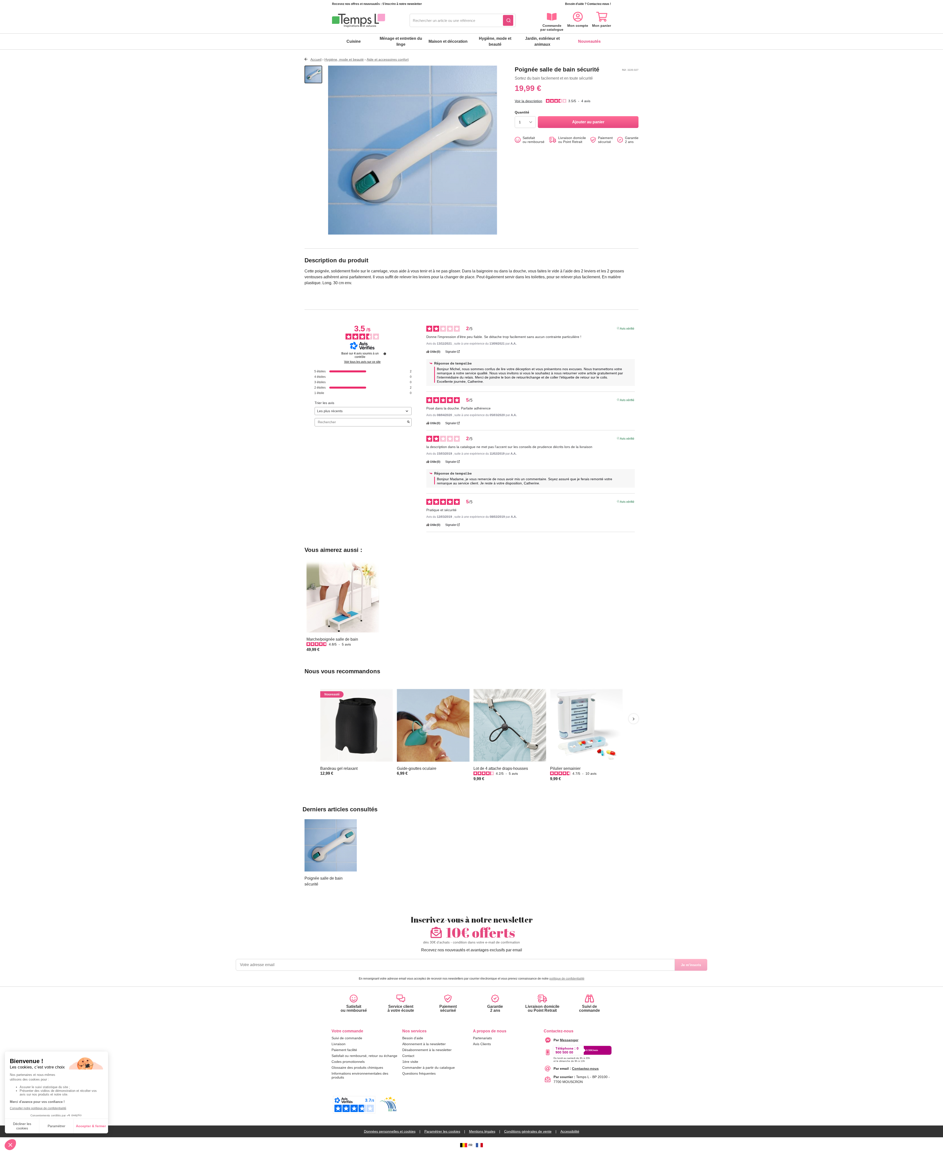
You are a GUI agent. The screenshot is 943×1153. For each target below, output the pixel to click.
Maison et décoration (448, 41)
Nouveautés (589, 41)
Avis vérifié (627, 328)
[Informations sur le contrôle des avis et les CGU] (385, 354)
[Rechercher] (508, 20)
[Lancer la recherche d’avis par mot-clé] (408, 422)
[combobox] (463, 21)
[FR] (479, 1145)
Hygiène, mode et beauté (495, 41)
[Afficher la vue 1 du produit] (313, 74)
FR (470, 1145)
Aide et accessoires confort (388, 59)
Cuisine (354, 41)
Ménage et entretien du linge (401, 41)
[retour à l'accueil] (358, 21)
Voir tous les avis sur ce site (362, 362)
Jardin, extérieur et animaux (542, 41)
